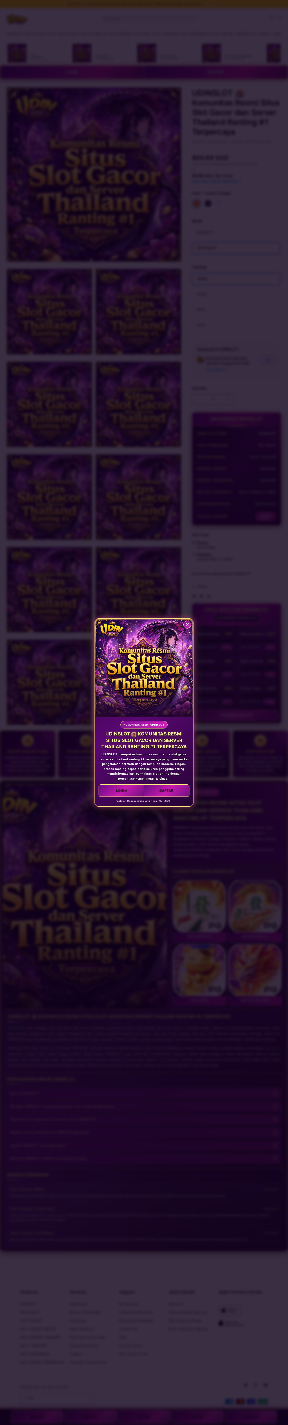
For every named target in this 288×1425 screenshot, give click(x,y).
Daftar (166, 790)
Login (121, 790)
